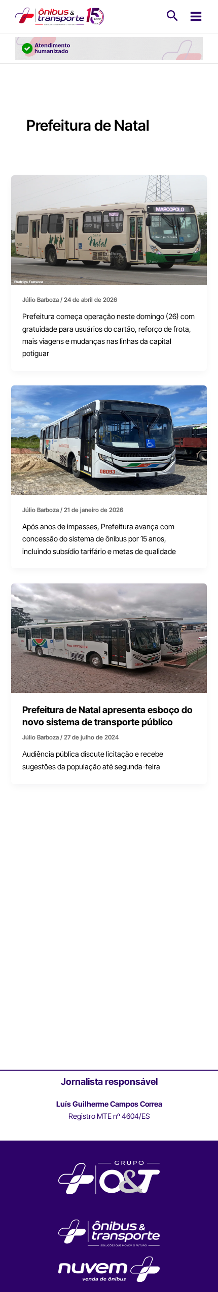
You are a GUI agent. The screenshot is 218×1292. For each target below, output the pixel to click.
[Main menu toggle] (196, 16)
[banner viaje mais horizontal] (109, 48)
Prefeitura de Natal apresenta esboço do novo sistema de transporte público (107, 715)
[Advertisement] (109, 952)
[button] (172, 16)
